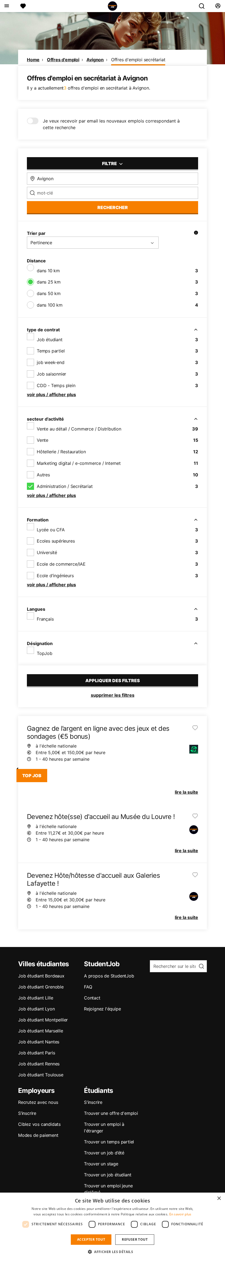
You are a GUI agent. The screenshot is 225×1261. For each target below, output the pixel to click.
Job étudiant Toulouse (40, 1074)
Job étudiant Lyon (36, 1009)
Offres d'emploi (63, 59)
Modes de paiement (38, 1135)
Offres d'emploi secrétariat (138, 59)
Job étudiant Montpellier (43, 1020)
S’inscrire (27, 1113)
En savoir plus (180, 1214)
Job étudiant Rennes (39, 1063)
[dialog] (112, 1227)
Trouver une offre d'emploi (111, 1113)
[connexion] (217, 6)
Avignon (95, 59)
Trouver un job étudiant (107, 1174)
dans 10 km (48, 270)
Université (47, 552)
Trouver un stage (101, 1163)
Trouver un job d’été (104, 1153)
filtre (110, 163)
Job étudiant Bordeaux (41, 976)
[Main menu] (6, 6)
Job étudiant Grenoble (41, 987)
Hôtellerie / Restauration (61, 451)
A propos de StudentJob (109, 976)
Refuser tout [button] (135, 1239)
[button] (112, 1251)
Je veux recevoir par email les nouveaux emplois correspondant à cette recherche (111, 124)
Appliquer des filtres (112, 680)
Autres (43, 474)
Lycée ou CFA (51, 529)
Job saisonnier (51, 374)
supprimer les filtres (112, 695)
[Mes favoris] (23, 6)
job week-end (50, 362)
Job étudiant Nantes (38, 1042)
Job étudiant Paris (36, 1053)
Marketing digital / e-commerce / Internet (79, 463)
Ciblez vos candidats (39, 1124)
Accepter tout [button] (91, 1239)
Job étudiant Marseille (40, 1031)
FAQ (88, 987)
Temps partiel (50, 351)
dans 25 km (49, 282)
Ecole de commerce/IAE (61, 564)
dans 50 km (49, 293)
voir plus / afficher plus (51, 394)
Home (33, 59)
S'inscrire (93, 1102)
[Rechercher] (204, 6)
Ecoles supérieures (56, 541)
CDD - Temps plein (56, 385)
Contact (92, 998)
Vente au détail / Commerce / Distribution (79, 429)
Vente (42, 440)
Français (45, 619)
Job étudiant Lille (35, 998)
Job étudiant (50, 339)
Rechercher (112, 207)
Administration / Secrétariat (64, 486)
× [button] (219, 1198)
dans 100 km (50, 305)
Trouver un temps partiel (109, 1142)
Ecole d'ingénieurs (55, 575)
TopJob (44, 653)
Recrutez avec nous (38, 1102)
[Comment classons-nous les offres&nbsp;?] (196, 233)
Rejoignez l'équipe (102, 1009)
